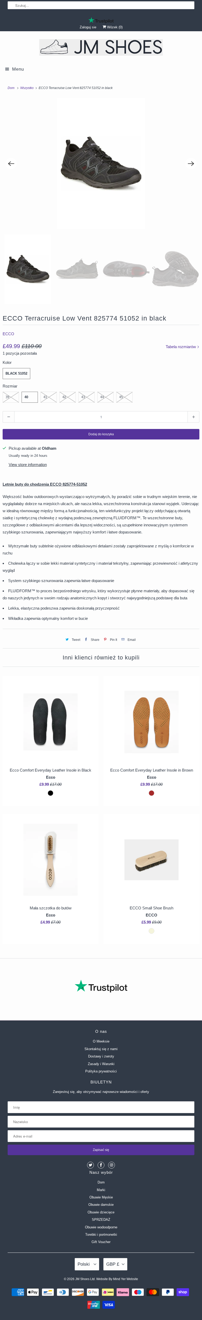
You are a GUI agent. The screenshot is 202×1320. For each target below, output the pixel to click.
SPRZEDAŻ (101, 1220)
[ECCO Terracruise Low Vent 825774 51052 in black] (101, 163)
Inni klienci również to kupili (101, 657)
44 (102, 397)
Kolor (7, 362)
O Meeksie (101, 1041)
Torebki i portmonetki (101, 1235)
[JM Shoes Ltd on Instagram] (111, 1165)
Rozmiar (10, 386)
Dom (101, 1182)
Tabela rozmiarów (181, 346)
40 (26, 397)
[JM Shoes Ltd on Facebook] (101, 1165)
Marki (101, 1190)
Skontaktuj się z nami (101, 1049)
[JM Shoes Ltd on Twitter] (90, 1165)
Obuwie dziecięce (101, 1212)
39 (7, 397)
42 (64, 397)
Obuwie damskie (101, 1205)
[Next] (191, 163)
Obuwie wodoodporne (101, 1227)
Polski (84, 1264)
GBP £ (112, 1264)
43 (83, 397)
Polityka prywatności (101, 1071)
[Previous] (11, 163)
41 (45, 397)
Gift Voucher (101, 1242)
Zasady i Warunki (101, 1064)
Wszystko (27, 88)
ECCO (8, 334)
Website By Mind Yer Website (117, 1279)
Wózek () (114, 27)
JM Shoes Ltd (85, 1279)
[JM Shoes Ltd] (101, 48)
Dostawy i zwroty (101, 1056)
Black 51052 (16, 373)
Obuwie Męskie (101, 1197)
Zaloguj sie (88, 27)
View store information (28, 464)
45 (121, 397)
